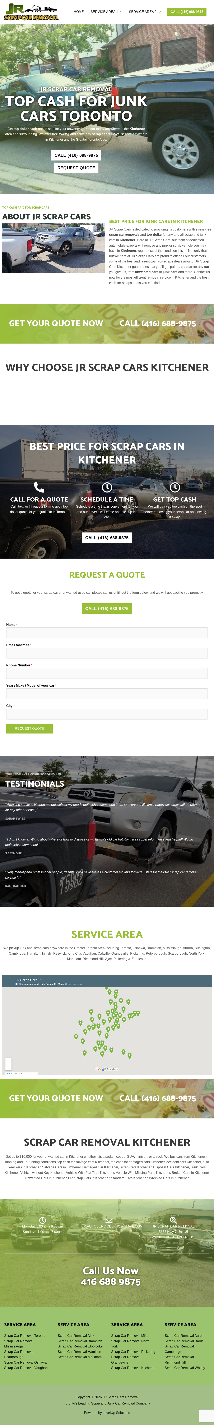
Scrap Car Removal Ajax (76, 1335)
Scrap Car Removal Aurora (185, 1335)
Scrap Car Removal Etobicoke (80, 1346)
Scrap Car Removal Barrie (184, 1341)
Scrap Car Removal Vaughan (26, 1368)
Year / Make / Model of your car (31, 685)
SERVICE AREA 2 (143, 12)
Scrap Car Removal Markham (80, 1357)
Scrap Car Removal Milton (130, 1335)
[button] (186, 12)
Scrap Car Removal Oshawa (25, 1362)
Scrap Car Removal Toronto (24, 1335)
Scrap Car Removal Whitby (185, 1368)
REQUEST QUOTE (29, 728)
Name (12, 625)
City (10, 706)
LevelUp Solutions (116, 1413)
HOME (79, 12)
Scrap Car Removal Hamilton (79, 1352)
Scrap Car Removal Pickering (133, 1352)
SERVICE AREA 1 (104, 12)
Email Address (18, 645)
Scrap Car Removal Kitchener (133, 1368)
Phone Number (19, 665)
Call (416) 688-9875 (158, 324)
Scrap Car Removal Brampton (80, 1341)
